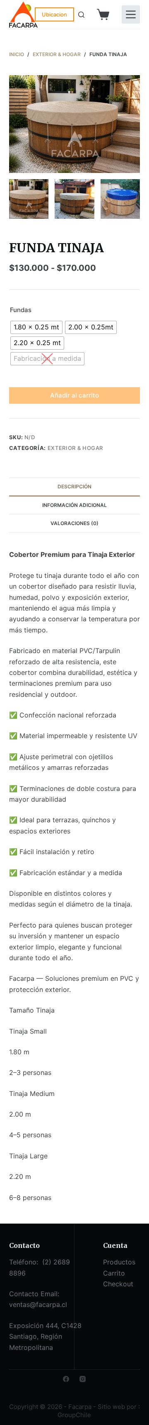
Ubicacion (54, 14)
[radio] (36, 327)
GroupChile (74, 1415)
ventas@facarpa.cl (38, 1304)
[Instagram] (82, 1379)
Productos (119, 1262)
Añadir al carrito (74, 395)
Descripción (74, 486)
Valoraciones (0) (74, 523)
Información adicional (74, 505)
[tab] (74, 487)
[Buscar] (81, 15)
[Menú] (131, 14)
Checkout (118, 1284)
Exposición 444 (33, 1325)
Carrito (114, 1273)
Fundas (20, 310)
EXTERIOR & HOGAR (75, 448)
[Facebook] (66, 1379)
